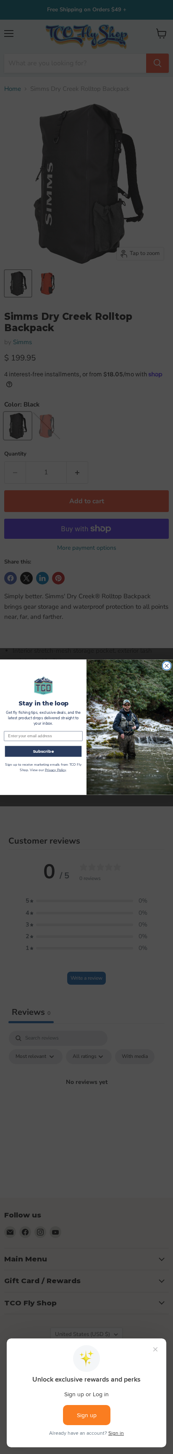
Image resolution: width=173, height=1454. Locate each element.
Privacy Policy (55, 770)
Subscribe (43, 751)
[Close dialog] (167, 665)
